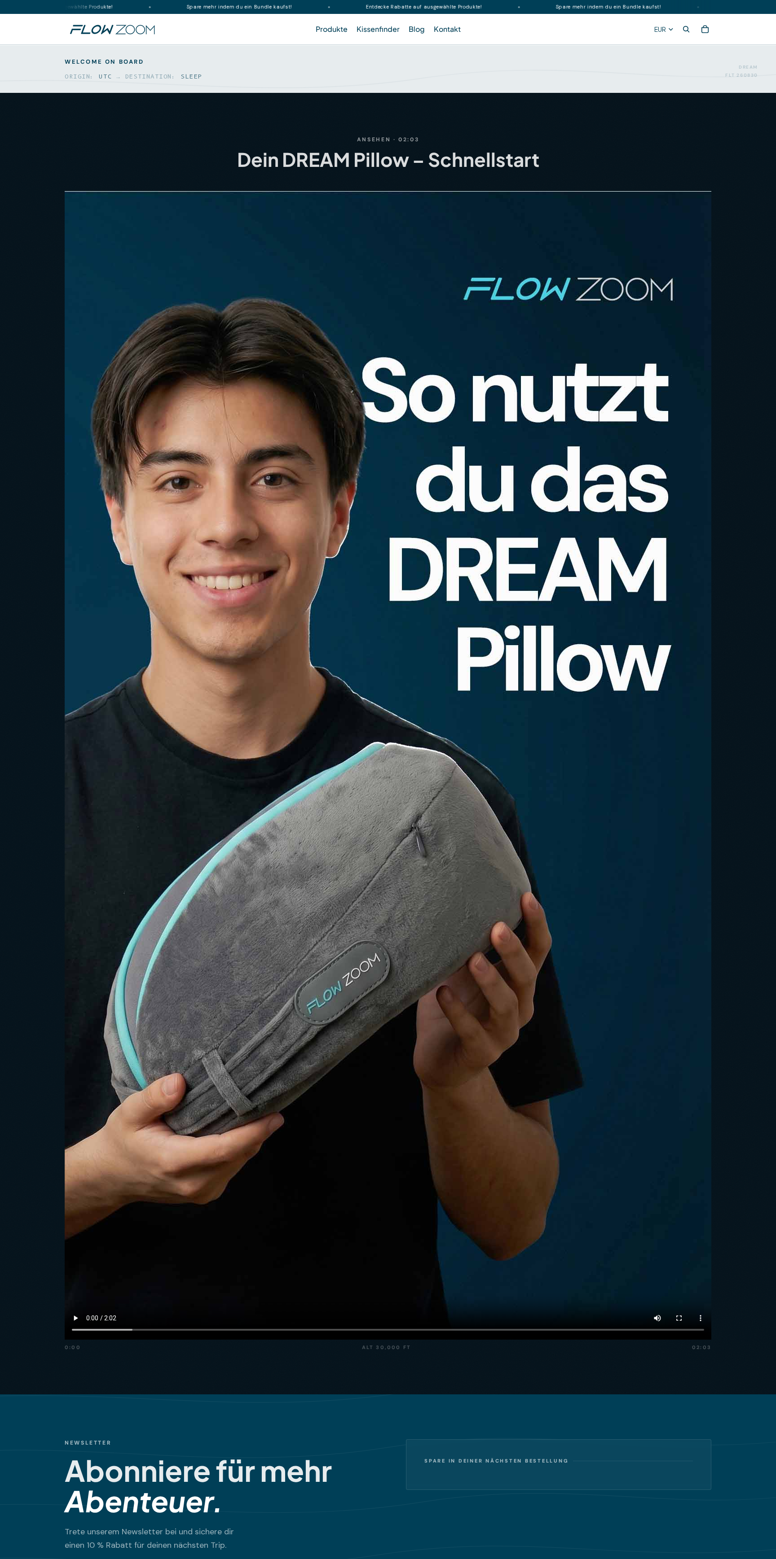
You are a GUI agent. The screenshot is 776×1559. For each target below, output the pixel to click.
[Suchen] (686, 29)
